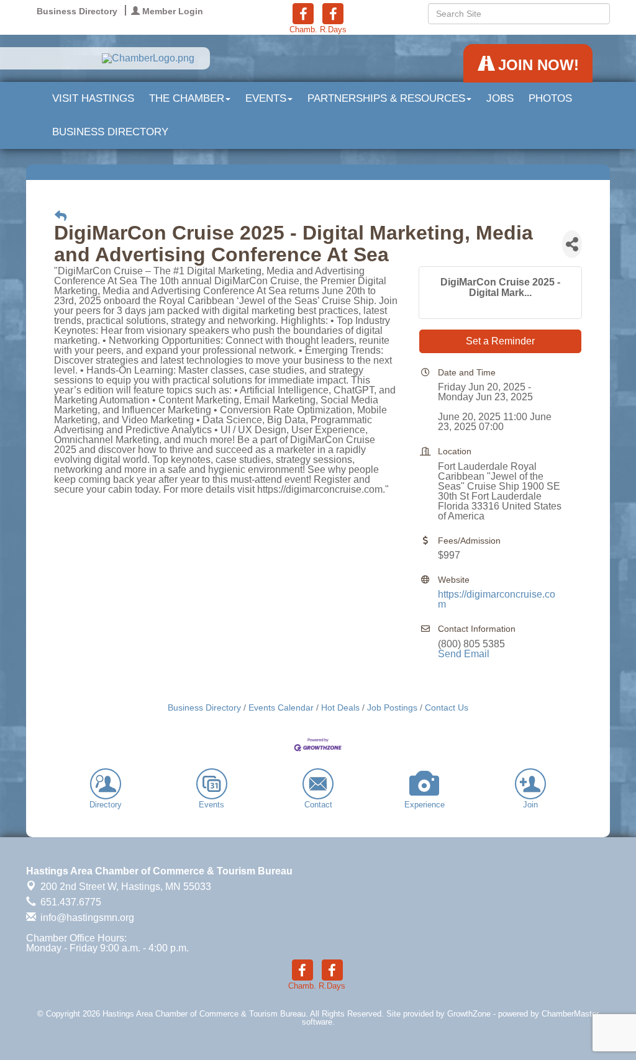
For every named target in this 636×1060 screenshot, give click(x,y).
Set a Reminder (500, 341)
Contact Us (446, 707)
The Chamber (186, 98)
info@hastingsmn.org (86, 917)
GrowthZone (469, 1013)
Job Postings (392, 707)
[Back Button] (60, 216)
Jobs (500, 98)
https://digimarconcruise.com (496, 599)
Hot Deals (340, 707)
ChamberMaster (570, 1013)
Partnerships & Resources (386, 98)
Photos (550, 98)
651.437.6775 (69, 902)
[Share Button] (572, 244)
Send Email (463, 654)
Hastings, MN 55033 (125, 886)
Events (265, 98)
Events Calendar (281, 707)
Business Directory (110, 132)
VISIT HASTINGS (93, 98)
